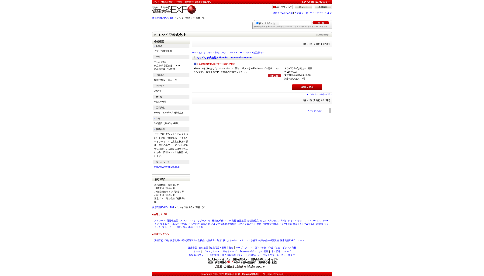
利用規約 (214, 255)
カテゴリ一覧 (301, 13)
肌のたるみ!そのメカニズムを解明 (240, 240)
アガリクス (300, 220)
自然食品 (203, 247)
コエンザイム (314, 220)
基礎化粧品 (253, 220)
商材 (261, 23)
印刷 (166, 240)
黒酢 (259, 224)
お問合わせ (254, 255)
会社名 (271, 23)
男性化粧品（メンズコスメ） (181, 220)
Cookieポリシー (197, 255)
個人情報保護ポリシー (233, 255)
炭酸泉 (319, 224)
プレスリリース (212, 251)
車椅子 (191, 227)
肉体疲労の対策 (214, 240)
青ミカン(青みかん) (269, 220)
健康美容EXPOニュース (292, 240)
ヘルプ (328, 13)
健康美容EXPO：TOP (163, 18)
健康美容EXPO (232, 274)
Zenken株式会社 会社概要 (254, 251)
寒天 (185, 227)
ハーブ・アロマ (244, 247)
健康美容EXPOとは (283, 13)
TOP (194, 52)
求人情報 (276, 251)
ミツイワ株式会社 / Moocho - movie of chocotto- (224, 57)
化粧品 (201, 240)
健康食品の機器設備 (268, 240)
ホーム (196, 251)
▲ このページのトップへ (319, 94)
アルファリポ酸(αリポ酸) (224, 224)
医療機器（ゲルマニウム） (301, 224)
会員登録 (322, 7)
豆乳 (179, 227)
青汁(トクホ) (287, 220)
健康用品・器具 (218, 247)
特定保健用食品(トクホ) (275, 224)
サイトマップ (316, 13)
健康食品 (192, 247)
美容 (231, 247)
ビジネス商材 (206, 52)
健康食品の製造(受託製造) (183, 240)
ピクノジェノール (247, 224)
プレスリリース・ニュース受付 (279, 255)
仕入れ (199, 227)
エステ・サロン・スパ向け (186, 224)
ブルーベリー (169, 227)
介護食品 (241, 220)
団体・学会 (260, 247)
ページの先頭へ (315, 110)
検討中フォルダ (284, 7)
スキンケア (160, 220)
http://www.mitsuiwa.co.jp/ (167, 167)
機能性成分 (217, 220)
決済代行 (158, 240)
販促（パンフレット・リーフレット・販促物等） (240, 52)
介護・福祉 (274, 247)
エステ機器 (230, 220)
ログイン (303, 7)
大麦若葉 (205, 224)
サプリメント (204, 220)
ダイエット (165, 224)
